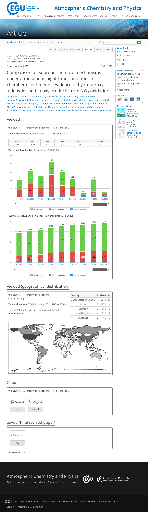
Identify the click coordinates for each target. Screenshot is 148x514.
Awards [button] (103, 16)
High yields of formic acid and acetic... (133, 122)
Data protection (35, 507)
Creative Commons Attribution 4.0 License (98, 501)
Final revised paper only (38, 127)
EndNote (123, 64)
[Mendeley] (120, 99)
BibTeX (122, 59)
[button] (100, 42)
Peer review (75, 49)
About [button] (114, 16)
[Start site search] (139, 42)
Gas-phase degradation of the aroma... (134, 132)
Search (36, 409)
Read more (124, 89)
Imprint (21, 507)
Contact (10, 507)
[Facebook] (132, 99)
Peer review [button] (73, 16)
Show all (15, 127)
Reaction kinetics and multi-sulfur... (133, 111)
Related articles (103, 49)
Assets (63, 49)
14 (17, 409)
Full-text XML (125, 55)
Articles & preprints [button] (31, 16)
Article (53, 49)
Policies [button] (61, 16)
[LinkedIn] (138, 99)
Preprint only (62, 127)
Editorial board (90, 16)
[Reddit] (126, 99)
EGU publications (129, 16)
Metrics (88, 49)
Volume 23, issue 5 (26, 42)
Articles (10, 42)
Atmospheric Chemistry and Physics (97, 7)
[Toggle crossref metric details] (17, 401)
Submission (49, 16)
